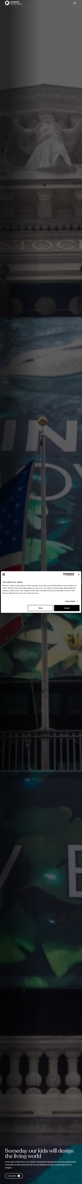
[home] (13, 3)
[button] (74, 3)
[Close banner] (79, 574)
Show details (70, 601)
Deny (40, 608)
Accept (66, 608)
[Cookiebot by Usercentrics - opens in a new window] (64, 574)
